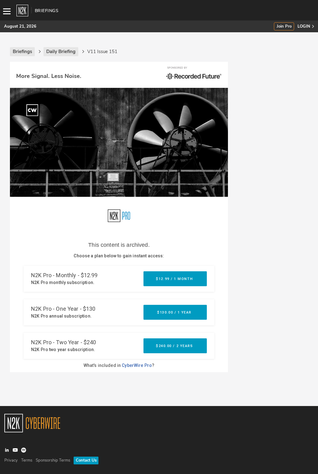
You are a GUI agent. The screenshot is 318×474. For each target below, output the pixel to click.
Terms (26, 460)
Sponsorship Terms (53, 460)
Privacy (11, 460)
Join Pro (284, 27)
